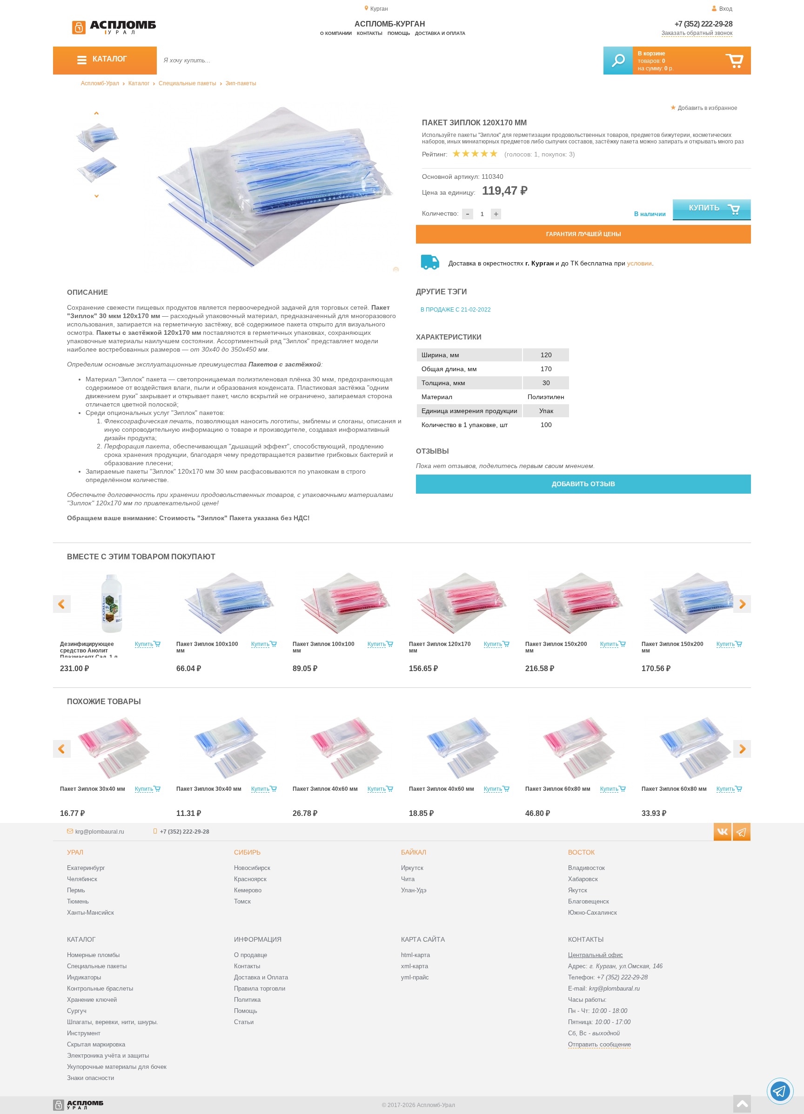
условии (639, 263)
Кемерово (247, 890)
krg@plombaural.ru (99, 832)
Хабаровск (583, 879)
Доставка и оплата (440, 33)
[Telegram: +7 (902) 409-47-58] (780, 1091)
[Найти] (618, 61)
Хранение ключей (92, 999)
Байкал (413, 852)
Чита (408, 879)
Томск (242, 901)
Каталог (138, 83)
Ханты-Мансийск (90, 912)
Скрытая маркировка (96, 1044)
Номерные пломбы (93, 954)
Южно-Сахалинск (592, 912)
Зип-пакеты (241, 83)
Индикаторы (84, 977)
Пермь (76, 890)
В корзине (651, 53)
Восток (581, 852)
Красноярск (250, 879)
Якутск (577, 890)
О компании (336, 33)
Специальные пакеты (187, 83)
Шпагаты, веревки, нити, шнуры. (112, 1022)
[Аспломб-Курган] (114, 32)
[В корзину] (734, 61)
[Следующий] (97, 196)
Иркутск (412, 867)
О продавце (250, 954)
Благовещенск (588, 901)
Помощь (399, 33)
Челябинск (82, 879)
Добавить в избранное (707, 108)
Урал (75, 852)
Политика (247, 999)
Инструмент (83, 1033)
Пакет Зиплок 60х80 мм (557, 789)
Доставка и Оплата (261, 977)
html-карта (415, 954)
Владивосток (586, 867)
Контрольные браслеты (100, 988)
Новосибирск (252, 867)
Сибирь (247, 852)
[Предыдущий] (97, 113)
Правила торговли (259, 988)
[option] (271, 187)
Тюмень (78, 901)
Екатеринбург (86, 867)
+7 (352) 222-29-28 (703, 24)
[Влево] (62, 604)
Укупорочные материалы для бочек (117, 1066)
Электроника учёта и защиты (108, 1055)
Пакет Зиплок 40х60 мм (325, 789)
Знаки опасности (90, 1077)
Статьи (244, 1022)
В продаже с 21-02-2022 (456, 309)
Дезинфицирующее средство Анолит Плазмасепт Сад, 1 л (89, 650)
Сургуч (77, 1010)
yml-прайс (415, 977)
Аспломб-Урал (100, 83)
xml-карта (414, 966)
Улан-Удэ (414, 890)
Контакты (369, 33)
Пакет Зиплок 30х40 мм (92, 789)
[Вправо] (742, 604)
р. (669, 68)
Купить (704, 208)
